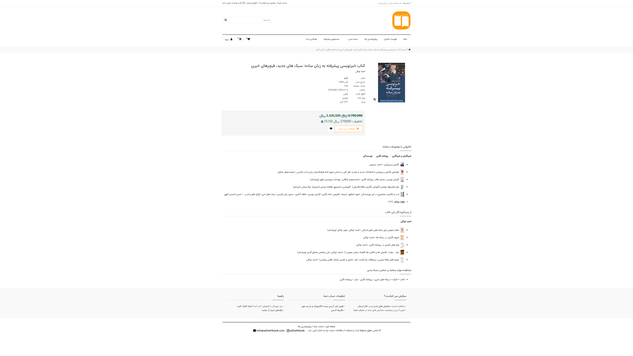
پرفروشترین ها (370, 39)
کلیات (395, 280)
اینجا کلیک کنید (244, 306)
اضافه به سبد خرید (347, 129)
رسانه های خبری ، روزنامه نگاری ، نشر (372, 280)
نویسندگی (367, 156)
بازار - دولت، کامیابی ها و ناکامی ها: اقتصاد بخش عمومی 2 (372, 252)
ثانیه (346, 78)
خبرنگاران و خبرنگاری (401, 156)
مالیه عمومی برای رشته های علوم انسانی (381, 230)
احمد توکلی (360, 71)
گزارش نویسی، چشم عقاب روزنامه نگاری (380, 179)
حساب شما (282, 3)
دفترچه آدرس (337, 310)
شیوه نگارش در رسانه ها (388, 237)
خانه (405, 39)
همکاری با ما (311, 39)
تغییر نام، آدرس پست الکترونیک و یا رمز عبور (322, 306)
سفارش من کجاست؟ (267, 3)
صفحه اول (330, 326)
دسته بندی (353, 39)
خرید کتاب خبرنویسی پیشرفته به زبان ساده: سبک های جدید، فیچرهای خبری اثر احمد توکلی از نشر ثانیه (361, 49)
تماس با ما (227, 3)
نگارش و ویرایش (392, 165)
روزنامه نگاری (382, 156)
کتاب (402, 280)
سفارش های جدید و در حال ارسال (374, 306)
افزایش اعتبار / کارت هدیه (245, 3)
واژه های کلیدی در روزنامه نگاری (384, 245)
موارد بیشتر (399, 202)
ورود (227, 39)
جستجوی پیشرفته (331, 39)
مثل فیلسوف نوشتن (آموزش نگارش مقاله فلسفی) (376, 187)
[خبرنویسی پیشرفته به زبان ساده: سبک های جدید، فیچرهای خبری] (374, 99)
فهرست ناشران (390, 39)
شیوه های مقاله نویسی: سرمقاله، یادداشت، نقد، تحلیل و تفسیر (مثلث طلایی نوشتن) (359, 260)
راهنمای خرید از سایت (272, 310)
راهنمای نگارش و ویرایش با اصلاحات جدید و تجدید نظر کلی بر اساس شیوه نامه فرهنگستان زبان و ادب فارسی (348, 172)
